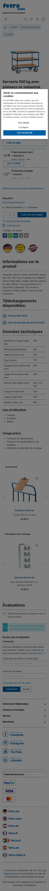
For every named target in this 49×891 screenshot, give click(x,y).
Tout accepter (24, 133)
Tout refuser (23, 122)
